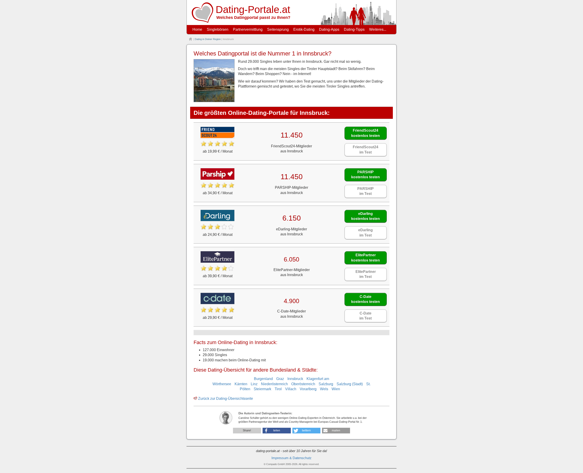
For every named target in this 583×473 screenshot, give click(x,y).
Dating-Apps (329, 29)
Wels (324, 389)
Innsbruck (295, 379)
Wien (336, 389)
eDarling (365, 216)
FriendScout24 (365, 132)
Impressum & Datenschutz (291, 458)
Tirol (278, 389)
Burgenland (263, 379)
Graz (280, 379)
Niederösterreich (274, 384)
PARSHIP (365, 174)
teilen (276, 430)
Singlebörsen (217, 29)
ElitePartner (365, 257)
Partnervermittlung (248, 29)
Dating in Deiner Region (208, 39)
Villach (290, 389)
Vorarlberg (308, 389)
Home (197, 29)
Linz (254, 384)
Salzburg (326, 384)
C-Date (365, 299)
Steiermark (262, 389)
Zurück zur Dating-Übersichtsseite (225, 398)
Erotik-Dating (304, 29)
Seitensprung (278, 29)
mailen (336, 430)
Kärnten (241, 384)
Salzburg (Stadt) (350, 384)
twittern (306, 430)
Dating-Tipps (354, 29)
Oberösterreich (303, 384)
